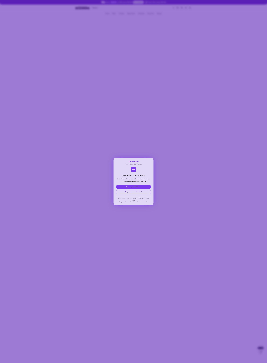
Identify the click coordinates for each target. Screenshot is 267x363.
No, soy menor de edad (133, 192)
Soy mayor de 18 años (133, 187)
